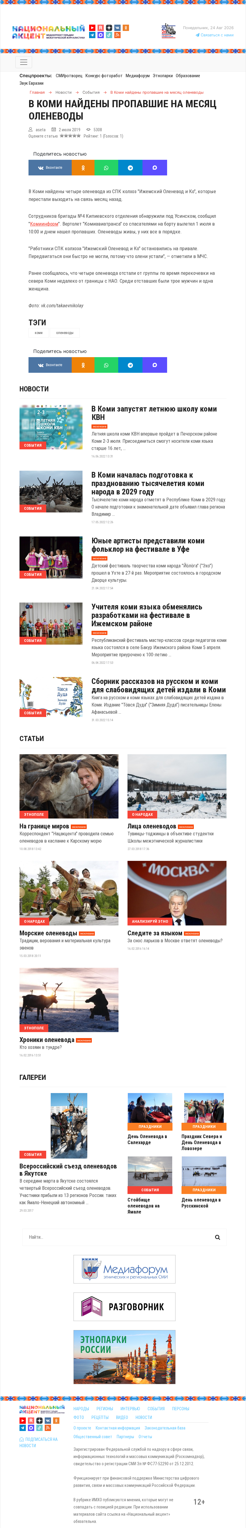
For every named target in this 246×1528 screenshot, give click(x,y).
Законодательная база (165, 1428)
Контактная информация (118, 1428)
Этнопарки (163, 75)
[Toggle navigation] (23, 62)
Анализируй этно (150, 921)
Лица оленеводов (152, 826)
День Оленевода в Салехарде (147, 1139)
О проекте (82, 1428)
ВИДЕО (122, 1417)
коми (39, 333)
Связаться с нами (217, 35)
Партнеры (125, 1436)
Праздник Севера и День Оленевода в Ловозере (202, 1142)
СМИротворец (69, 75)
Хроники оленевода (47, 1039)
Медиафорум (138, 75)
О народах (142, 814)
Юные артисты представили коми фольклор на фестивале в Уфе (148, 544)
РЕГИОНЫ (105, 1408)
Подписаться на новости (39, 1442)
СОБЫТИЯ (156, 1408)
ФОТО (79, 1417)
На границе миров (44, 826)
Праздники (150, 1126)
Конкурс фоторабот (104, 75)
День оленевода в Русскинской (201, 1203)
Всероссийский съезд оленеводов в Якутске (68, 1170)
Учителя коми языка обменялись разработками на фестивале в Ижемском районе (147, 615)
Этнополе (34, 814)
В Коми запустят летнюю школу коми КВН (154, 413)
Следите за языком (155, 933)
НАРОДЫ (81, 1408)
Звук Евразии (32, 83)
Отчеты (145, 1436)
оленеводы (65, 333)
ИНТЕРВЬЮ (130, 1408)
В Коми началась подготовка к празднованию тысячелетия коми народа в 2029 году (148, 483)
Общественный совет (93, 1436)
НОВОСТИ (144, 1417)
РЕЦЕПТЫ (100, 1417)
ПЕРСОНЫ (180, 1408)
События (33, 445)
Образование (188, 75)
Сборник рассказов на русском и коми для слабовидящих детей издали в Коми (159, 685)
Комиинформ (44, 224)
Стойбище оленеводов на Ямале (144, 1206)
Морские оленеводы (48, 933)
